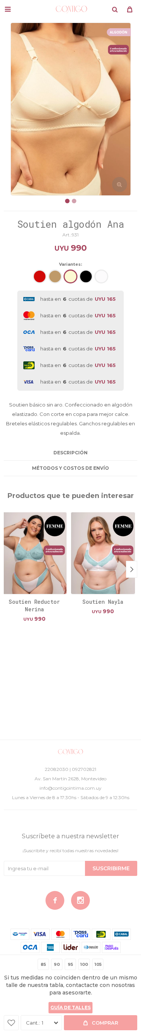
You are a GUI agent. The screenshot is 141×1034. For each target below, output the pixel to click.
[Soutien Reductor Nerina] (34, 553)
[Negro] (85, 276)
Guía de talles (70, 1007)
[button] (114, 9)
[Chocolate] (55, 276)
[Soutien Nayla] (103, 553)
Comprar (105, 1023)
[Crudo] (70, 276)
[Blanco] (101, 276)
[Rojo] (39, 276)
